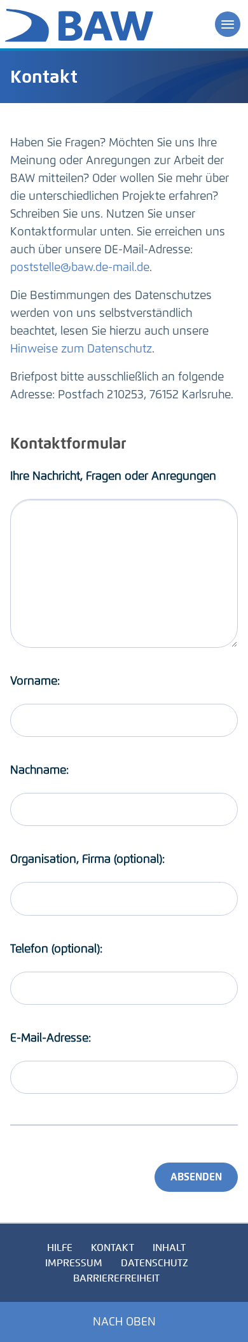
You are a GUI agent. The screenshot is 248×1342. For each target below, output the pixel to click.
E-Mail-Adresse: (50, 1038)
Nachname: (39, 770)
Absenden (196, 1177)
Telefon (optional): (56, 949)
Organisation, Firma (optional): (87, 859)
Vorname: (35, 681)
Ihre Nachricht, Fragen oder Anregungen (113, 476)
